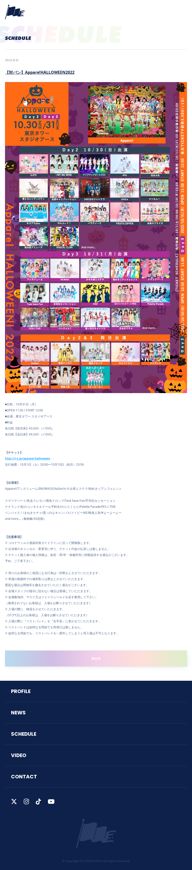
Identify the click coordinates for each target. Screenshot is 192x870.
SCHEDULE (23, 733)
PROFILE (20, 691)
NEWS (18, 712)
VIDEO (18, 755)
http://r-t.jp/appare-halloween (27, 458)
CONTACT (24, 776)
